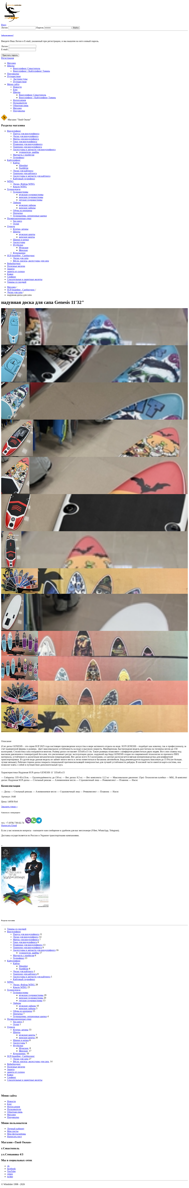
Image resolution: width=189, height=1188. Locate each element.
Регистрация (7, 58)
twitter (10, 1176)
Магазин (11, 287)
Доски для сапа (14, 292)
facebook (11, 1168)
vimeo (10, 1174)
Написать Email (9, 825)
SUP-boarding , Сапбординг (21, 289)
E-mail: (4, 49)
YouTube (11, 1171)
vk (8, 1166)
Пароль (40, 27)
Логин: (4, 46)
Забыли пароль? (7, 35)
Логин (4, 27)
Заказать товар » (9, 806)
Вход (3, 25)
